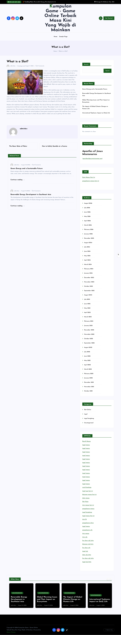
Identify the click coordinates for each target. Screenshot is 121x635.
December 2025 (89, 238)
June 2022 (87, 356)
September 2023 (89, 290)
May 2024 (87, 255)
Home (55, 36)
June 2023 (87, 303)
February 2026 (88, 229)
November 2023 (89, 282)
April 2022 (87, 365)
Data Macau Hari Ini (88, 177)
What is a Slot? (63, 51)
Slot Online (87, 409)
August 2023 (88, 295)
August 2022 (88, 347)
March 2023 (88, 317)
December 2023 (89, 277)
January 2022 (88, 378)
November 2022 (89, 334)
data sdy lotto (86, 554)
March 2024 (88, 264)
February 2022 (88, 373)
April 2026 (87, 220)
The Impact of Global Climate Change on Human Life (46, 599)
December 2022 (89, 330)
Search (86, 64)
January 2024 (88, 273)
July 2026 (87, 207)
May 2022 (87, 360)
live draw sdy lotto (88, 558)
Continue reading (17, 179)
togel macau (86, 526)
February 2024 (88, 268)
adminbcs (12, 66)
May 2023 (87, 308)
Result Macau (86, 441)
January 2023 (88, 325)
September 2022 (89, 343)
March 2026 (88, 225)
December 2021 (89, 382)
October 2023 (88, 286)
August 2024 (88, 242)
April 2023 (87, 312)
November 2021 (89, 386)
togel (85, 414)
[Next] (110, 579)
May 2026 (87, 216)
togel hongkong (89, 418)
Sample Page (63, 36)
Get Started (109, 18)
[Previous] (107, 579)
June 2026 (87, 212)
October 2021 (88, 391)
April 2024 (87, 260)
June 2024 (87, 251)
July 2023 (87, 299)
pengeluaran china (88, 523)
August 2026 (88, 203)
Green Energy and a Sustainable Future (94, 89)
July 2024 (87, 247)
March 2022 (88, 369)
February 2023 (88, 321)
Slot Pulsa (85, 501)
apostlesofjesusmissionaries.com (92, 158)
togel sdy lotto (86, 562)
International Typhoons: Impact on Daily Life (96, 113)
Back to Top (110, 629)
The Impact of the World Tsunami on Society (97, 599)
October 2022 (88, 338)
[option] (21, 595)
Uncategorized (21, 66)
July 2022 (87, 351)
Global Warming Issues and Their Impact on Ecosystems (21, 599)
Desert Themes (11, 632)
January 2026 (88, 234)
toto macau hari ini (88, 505)
